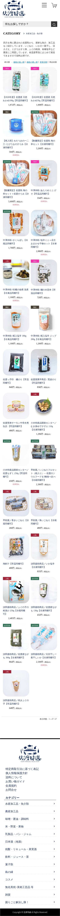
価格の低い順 (18, 62)
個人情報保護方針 (17, 773)
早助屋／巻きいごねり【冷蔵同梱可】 (16, 522)
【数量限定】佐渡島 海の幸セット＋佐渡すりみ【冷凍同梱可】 (16, 193)
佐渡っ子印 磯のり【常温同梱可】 (16, 381)
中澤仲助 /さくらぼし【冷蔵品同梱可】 (15, 242)
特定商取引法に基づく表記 (22, 769)
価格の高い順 (32, 62)
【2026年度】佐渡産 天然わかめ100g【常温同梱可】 (16, 99)
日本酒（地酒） (14, 841)
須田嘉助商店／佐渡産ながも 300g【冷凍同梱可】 (16, 656)
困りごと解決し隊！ (17, 902)
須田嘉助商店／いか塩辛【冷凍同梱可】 (42, 565)
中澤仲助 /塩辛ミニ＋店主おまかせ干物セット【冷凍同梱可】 (44, 243)
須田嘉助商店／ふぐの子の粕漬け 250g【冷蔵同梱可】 (16, 610)
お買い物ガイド (15, 781)
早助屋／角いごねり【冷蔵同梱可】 (44, 522)
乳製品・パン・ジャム (18, 834)
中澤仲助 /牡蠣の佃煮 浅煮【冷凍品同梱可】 (15, 291)
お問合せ (11, 789)
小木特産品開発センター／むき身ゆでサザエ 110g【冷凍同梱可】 (44, 426)
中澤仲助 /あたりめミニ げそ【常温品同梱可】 (43, 192)
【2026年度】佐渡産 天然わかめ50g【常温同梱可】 (43, 99)
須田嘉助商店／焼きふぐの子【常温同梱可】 (16, 702)
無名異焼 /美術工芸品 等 (19, 887)
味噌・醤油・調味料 (17, 819)
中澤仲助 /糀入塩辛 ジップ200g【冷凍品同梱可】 (43, 337)
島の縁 (9, 872)
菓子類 (9, 864)
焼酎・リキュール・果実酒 (21, 849)
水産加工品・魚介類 (17, 803)
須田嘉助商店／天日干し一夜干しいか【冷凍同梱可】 (44, 656)
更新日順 (43, 62)
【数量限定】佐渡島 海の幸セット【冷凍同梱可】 (43, 142)
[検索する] (54, 24)
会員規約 (11, 785)
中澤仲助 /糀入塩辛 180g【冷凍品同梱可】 (14, 337)
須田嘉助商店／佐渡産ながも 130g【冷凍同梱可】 (44, 609)
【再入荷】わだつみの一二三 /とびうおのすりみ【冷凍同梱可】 (16, 144)
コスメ (9, 879)
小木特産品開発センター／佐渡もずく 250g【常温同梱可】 (16, 473)
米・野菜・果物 (14, 826)
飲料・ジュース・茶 (17, 856)
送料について (14, 777)
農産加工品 (11, 811)
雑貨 (7, 894)
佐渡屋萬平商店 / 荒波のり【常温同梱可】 (43, 381)
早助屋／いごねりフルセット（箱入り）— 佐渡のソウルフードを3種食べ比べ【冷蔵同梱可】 (44, 475)
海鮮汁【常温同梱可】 (13, 564)
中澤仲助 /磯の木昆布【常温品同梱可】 (43, 291)
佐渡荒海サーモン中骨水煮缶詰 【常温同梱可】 (16, 424)
